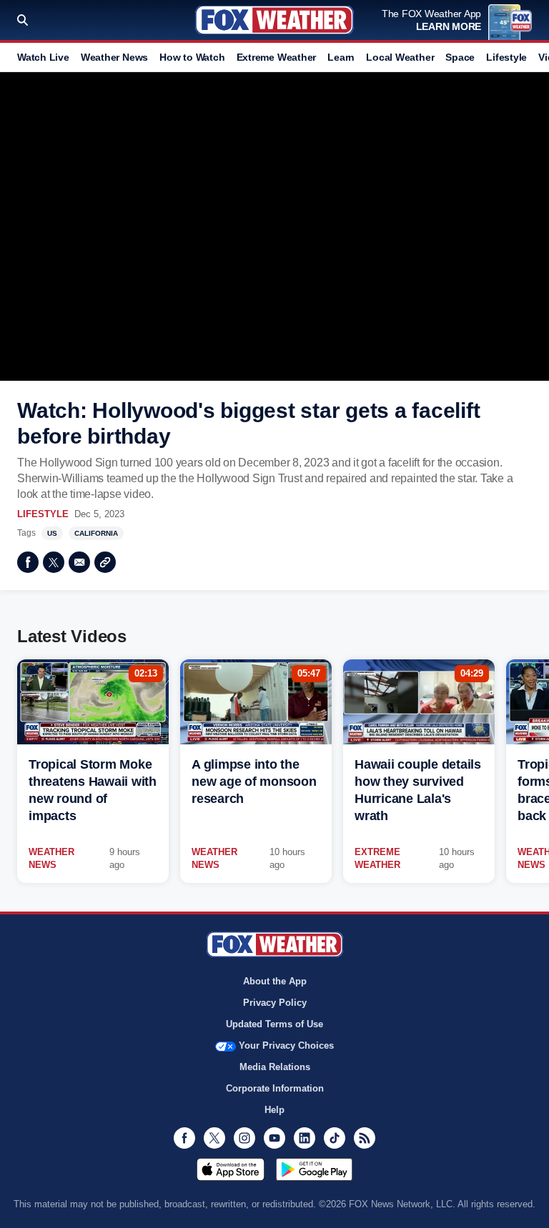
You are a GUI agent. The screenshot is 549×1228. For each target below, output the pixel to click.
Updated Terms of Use (274, 1024)
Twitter (53, 562)
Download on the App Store (230, 1169)
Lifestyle (506, 57)
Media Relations (274, 1067)
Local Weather (400, 57)
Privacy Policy (275, 1002)
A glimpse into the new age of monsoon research (254, 781)
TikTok (334, 1138)
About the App (275, 981)
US (52, 533)
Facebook (28, 562)
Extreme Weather (277, 57)
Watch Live (43, 57)
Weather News (114, 57)
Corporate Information (275, 1088)
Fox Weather (274, 20)
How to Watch (191, 57)
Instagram (244, 1138)
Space (460, 57)
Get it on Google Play (314, 1169)
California (96, 533)
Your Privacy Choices (286, 1045)
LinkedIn (304, 1138)
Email (79, 562)
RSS (364, 1138)
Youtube (274, 1138)
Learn (341, 57)
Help (274, 1109)
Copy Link (105, 562)
